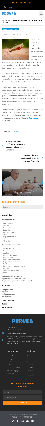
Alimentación (8, 223)
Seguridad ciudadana (11, 270)
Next (42, 182)
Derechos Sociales (9, 219)
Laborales (7, 230)
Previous (3, 182)
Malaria (16, 132)
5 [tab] (24, 195)
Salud (23, 132)
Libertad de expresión (11, 255)
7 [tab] (29, 195)
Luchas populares (8, 294)
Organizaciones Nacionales (12, 276)
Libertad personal (9, 257)
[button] (41, 13)
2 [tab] (16, 195)
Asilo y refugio (8, 248)
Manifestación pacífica (11, 259)
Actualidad (7, 215)
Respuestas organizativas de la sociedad (17, 281)
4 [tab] (21, 195)
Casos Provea (8, 300)
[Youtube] (25, 3)
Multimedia (7, 307)
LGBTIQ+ (5, 292)
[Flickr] (30, 3)
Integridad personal (10, 251)
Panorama (33, 118)
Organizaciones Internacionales (14, 278)
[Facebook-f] (17, 3)
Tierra (5, 239)
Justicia (6, 253)
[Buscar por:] (22, 207)
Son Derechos (7, 296)
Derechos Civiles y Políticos (12, 245)
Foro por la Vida (7, 289)
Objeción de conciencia (12, 262)
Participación (8, 264)
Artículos (6, 285)
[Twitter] (13, 3)
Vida (5, 272)
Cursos (5, 304)
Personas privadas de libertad (14, 266)
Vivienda (6, 241)
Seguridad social (9, 236)
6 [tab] (26, 195)
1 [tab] (13, 195)
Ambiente (6, 226)
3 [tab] (18, 195)
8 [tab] (32, 195)
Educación (7, 228)
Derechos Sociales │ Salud (10, 29)
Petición (6, 268)
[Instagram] (21, 3)
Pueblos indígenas (10, 232)
